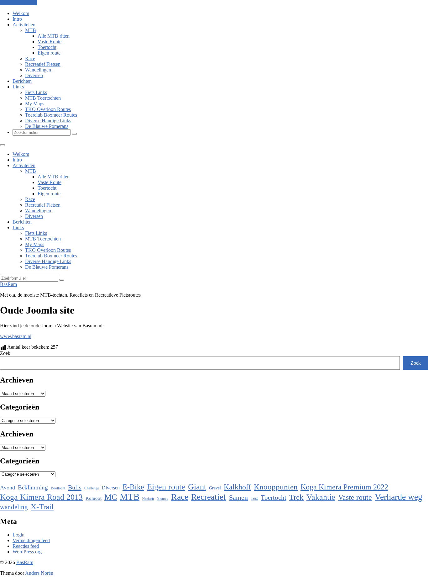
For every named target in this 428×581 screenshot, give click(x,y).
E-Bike (133, 487)
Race (30, 58)
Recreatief (208, 497)
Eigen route (49, 52)
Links (18, 86)
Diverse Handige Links (48, 120)
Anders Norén (39, 573)
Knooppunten (276, 486)
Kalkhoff (237, 487)
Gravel (215, 487)
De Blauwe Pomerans (46, 126)
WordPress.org (27, 551)
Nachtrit (148, 498)
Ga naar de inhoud (18, 2)
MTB (30, 30)
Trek (296, 497)
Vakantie (320, 497)
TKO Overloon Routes (48, 109)
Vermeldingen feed (31, 540)
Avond (7, 487)
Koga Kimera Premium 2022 (344, 487)
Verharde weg (398, 497)
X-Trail (42, 506)
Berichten (22, 81)
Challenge (91, 488)
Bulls (74, 487)
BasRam (8, 284)
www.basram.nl (15, 336)
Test (254, 498)
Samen (238, 497)
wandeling (14, 507)
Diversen (34, 75)
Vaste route (355, 497)
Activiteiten (24, 24)
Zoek (5, 353)
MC (110, 497)
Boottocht (58, 488)
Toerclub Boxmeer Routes (51, 115)
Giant (197, 486)
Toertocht (47, 47)
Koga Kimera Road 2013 (41, 497)
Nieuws (162, 498)
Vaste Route (49, 41)
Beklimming (33, 487)
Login (18, 534)
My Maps (34, 103)
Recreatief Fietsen (42, 64)
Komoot (94, 498)
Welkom (21, 13)
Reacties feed (26, 546)
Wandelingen (38, 69)
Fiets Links (36, 92)
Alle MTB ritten (54, 36)
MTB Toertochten (43, 98)
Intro (17, 19)
